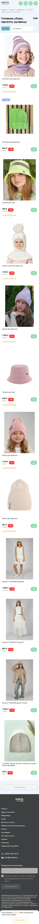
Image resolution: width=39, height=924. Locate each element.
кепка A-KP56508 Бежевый (13, 582)
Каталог (12, 10)
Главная (4, 10)
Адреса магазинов (7, 812)
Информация (5, 815)
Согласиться (19, 920)
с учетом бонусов (9, 91)
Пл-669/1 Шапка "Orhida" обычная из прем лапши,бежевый (19, 765)
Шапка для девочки (9, 329)
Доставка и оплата (8, 822)
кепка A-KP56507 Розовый (13, 642)
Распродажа (5, 832)
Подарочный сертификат (10, 846)
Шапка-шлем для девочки (12, 266)
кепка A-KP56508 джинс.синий (14, 703)
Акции (3, 819)
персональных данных (12, 878)
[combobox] (13, 28)
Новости (4, 809)
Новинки (4, 839)
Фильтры (5, 28)
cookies (15, 913)
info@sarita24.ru (11, 857)
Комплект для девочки (11, 79)
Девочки (21, 10)
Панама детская (8, 203)
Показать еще (19, 787)
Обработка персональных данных (13, 826)
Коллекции (5, 843)
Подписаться (11, 886)
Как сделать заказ (7, 836)
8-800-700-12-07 (12, 854)
